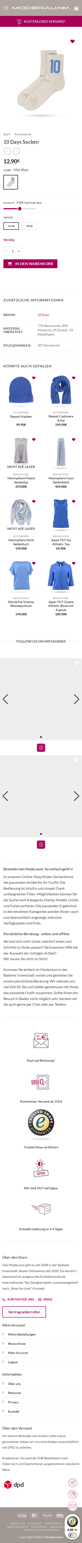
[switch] (72, 1535)
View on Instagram (41, 748)
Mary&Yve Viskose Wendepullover (21, 604)
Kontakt (13, 1411)
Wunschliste (17, 1344)
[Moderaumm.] (41, 8)
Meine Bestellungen (22, 1334)
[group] (41, 699)
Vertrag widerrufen (24, 1312)
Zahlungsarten (62, 1526)
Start (6, 134)
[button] (6, 7)
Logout (13, 1362)
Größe (8, 217)
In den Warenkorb (34, 264)
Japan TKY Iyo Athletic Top (61, 542)
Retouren (14, 1393)
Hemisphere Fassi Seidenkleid (61, 480)
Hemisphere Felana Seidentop (21, 480)
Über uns (14, 1384)
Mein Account (18, 1353)
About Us (17, 1523)
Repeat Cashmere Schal (61, 418)
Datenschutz (17, 1526)
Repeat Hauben (21, 416)
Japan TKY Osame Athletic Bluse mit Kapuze (61, 606)
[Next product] (7, 151)
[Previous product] (16, 151)
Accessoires (23, 134)
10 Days (43, 315)
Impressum (53, 1523)
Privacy (13, 1402)
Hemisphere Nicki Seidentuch (21, 542)
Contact (34, 1523)
